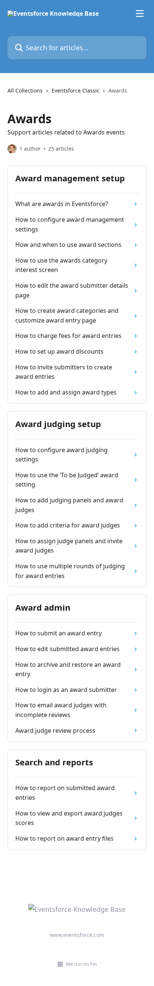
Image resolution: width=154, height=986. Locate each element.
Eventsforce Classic (75, 90)
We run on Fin (81, 964)
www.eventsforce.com (77, 934)
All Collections (25, 90)
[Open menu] (140, 13)
